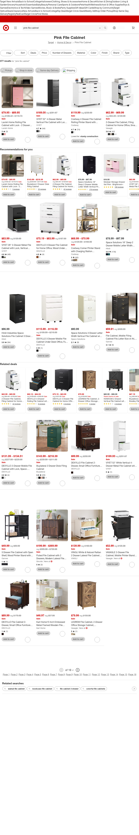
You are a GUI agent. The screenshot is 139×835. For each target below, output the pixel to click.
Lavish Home (7, 128)
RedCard (20, 14)
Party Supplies (68, 7)
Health (87, 4)
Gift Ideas (79, 7)
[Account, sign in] (119, 28)
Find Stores (42, 14)
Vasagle (109, 128)
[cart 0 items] (133, 28)
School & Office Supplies (111, 4)
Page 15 (123, 674)
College (37, 1)
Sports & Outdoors (71, 4)
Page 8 (61, 674)
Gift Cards (89, 7)
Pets (82, 4)
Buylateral (40, 472)
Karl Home (40, 628)
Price (44, 52)
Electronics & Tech (16, 7)
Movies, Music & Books (49, 7)
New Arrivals (29, 11)
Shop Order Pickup (104, 11)
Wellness (95, 4)
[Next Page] (136, 53)
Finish (105, 52)
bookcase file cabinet (42, 689)
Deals (10, 11)
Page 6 (45, 674)
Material (81, 52)
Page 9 (69, 674)
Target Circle (31, 14)
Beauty (44, 4)
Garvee (109, 341)
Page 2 (14, 674)
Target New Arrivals (9, 1)
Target (51, 42)
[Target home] (6, 28)
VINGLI (74, 558)
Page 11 (87, 674)
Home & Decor (88, 1)
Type (127, 52)
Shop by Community (104, 7)
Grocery (11, 4)
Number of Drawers (62, 52)
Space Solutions (78, 339)
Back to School (26, 1)
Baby (38, 4)
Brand (116, 52)
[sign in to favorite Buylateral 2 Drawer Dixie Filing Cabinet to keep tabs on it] (62, 483)
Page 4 (29, 674)
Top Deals (61, 11)
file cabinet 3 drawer (69, 689)
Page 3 (22, 674)
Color (93, 52)
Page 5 (37, 674)
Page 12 (96, 674)
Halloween (46, 1)
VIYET (39, 125)
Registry (12, 14)
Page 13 (105, 674)
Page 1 (6, 674)
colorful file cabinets (95, 689)
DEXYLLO (40, 251)
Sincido (39, 561)
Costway (75, 125)
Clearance (18, 11)
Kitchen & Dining (104, 1)
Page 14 (114, 674)
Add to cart (8, 139)
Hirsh (108, 248)
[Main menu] (15, 28)
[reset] (100, 28)
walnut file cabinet (16, 689)
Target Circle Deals (75, 11)
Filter (8, 53)
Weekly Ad (90, 11)
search (105, 28)
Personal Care (55, 4)
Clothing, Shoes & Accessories (66, 1)
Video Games (31, 7)
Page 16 (132, 674)
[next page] (77, 670)
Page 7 (53, 674)
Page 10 (78, 674)
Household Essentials (25, 4)
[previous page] (61, 670)
